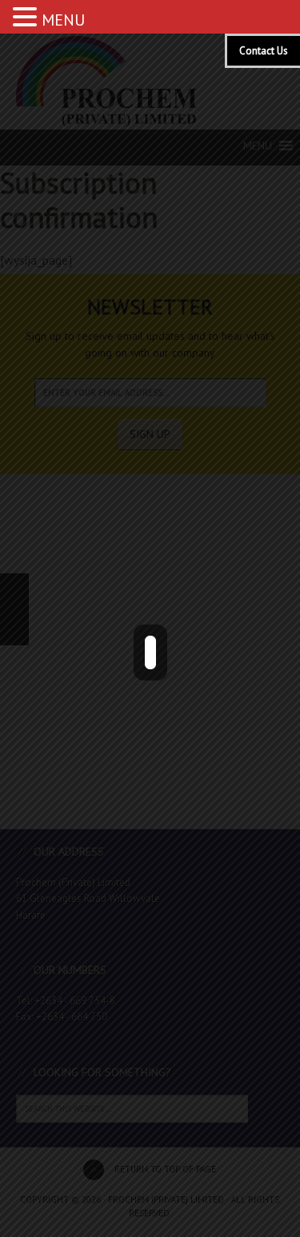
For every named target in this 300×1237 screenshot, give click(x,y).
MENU (63, 20)
